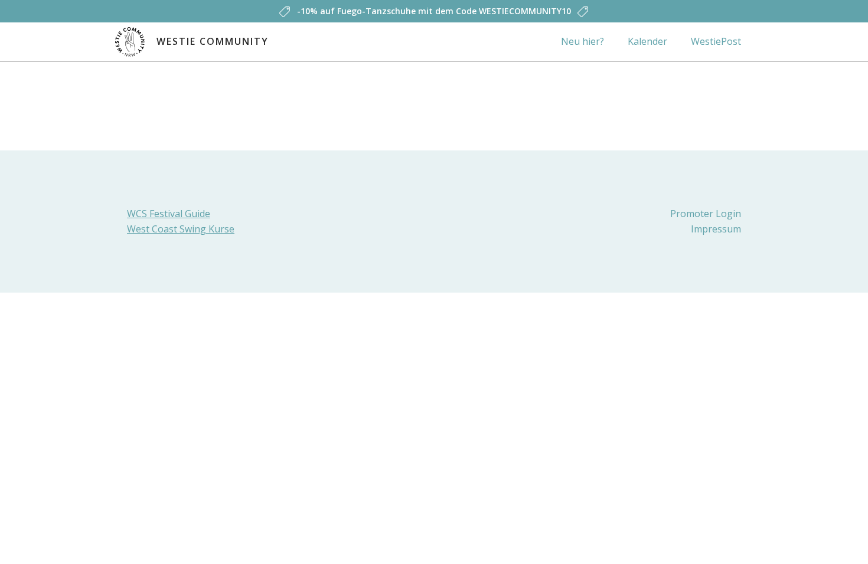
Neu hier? (582, 41)
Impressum (716, 228)
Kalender (647, 41)
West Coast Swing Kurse (180, 228)
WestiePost (716, 41)
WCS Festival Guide (168, 213)
